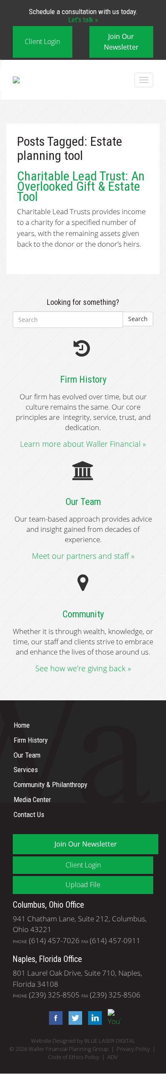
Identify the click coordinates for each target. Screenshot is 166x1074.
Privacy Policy (133, 1049)
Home (22, 725)
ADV (112, 1057)
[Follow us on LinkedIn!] (93, 1017)
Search (138, 319)
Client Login (42, 41)
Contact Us (29, 814)
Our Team (27, 754)
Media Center (32, 799)
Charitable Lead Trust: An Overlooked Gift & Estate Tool (81, 186)
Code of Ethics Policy (73, 1057)
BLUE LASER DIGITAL (109, 1040)
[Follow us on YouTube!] (112, 1017)
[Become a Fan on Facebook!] (54, 1017)
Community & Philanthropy (50, 784)
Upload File (83, 884)
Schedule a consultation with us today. (83, 15)
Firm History (31, 740)
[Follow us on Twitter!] (73, 1017)
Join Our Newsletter (121, 42)
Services (26, 769)
